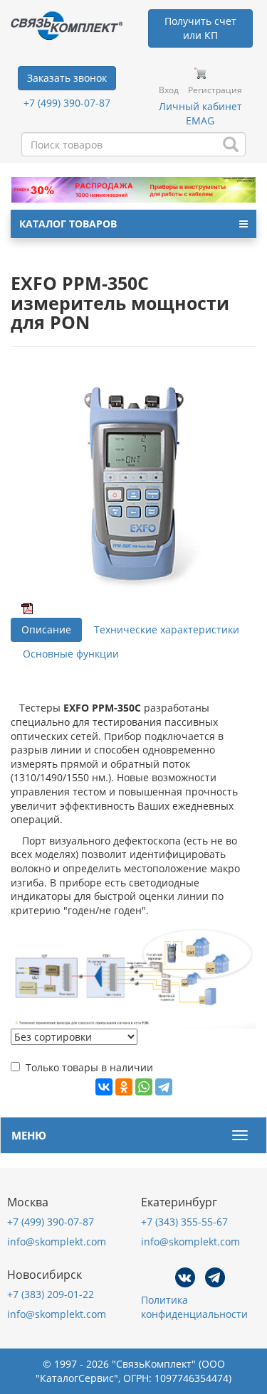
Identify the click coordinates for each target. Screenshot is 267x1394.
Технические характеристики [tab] (166, 629)
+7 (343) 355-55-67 (184, 1221)
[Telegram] (163, 1086)
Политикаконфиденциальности (194, 1307)
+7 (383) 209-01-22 (50, 1294)
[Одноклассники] (123, 1086)
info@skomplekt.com (56, 1241)
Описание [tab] (46, 629)
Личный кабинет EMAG (200, 113)
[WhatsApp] (143, 1086)
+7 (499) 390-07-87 (66, 102)
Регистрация (215, 90)
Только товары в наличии (89, 1067)
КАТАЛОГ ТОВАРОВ (68, 223)
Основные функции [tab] (71, 653)
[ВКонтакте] (103, 1086)
